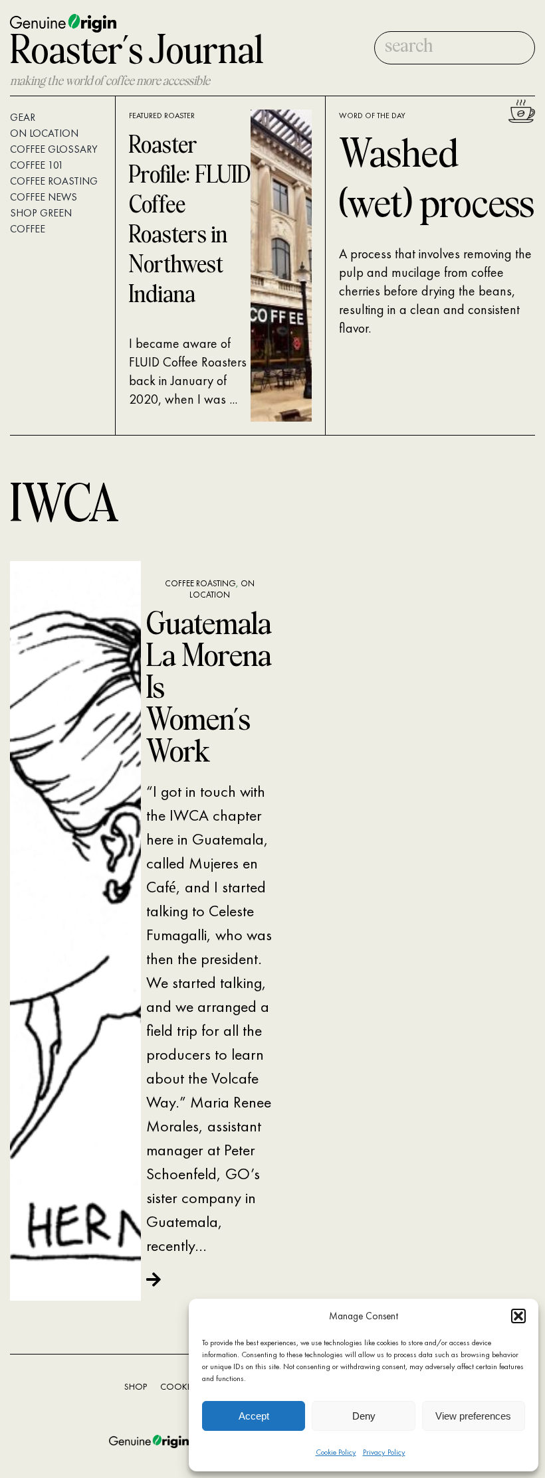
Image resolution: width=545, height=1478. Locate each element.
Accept (254, 1416)
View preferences (473, 1416)
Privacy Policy (384, 1452)
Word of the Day (372, 115)
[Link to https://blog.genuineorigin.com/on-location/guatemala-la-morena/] (205, 1279)
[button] (518, 1316)
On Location (222, 589)
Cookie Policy (336, 1452)
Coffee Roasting (200, 583)
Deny (364, 1416)
